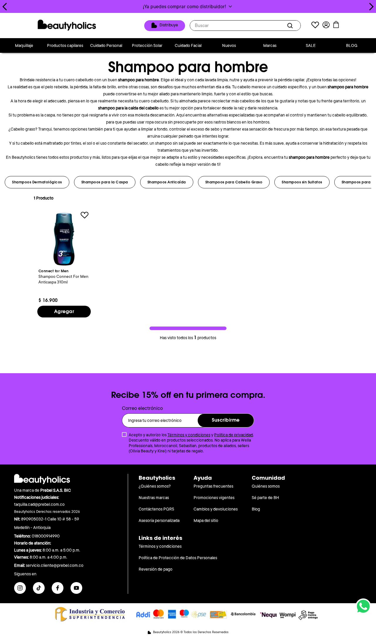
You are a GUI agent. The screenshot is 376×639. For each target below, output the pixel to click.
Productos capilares (65, 45)
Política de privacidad (233, 434)
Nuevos (229, 45)
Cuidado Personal (106, 45)
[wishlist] (315, 26)
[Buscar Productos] (291, 26)
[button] (188, 6)
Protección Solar (147, 45)
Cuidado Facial (188, 45)
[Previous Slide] (5, 6)
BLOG (351, 45)
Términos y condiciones (188, 434)
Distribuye (169, 25)
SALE (311, 45)
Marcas (269, 45)
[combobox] (245, 25)
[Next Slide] (371, 6)
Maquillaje (24, 45)
